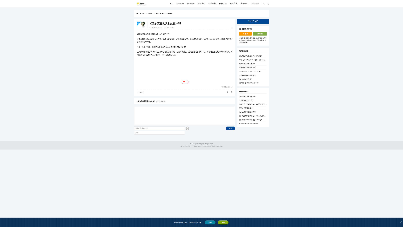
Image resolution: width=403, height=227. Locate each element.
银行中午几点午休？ (246, 79)
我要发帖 (254, 21)
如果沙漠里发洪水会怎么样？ (163, 13)
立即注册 (260, 34)
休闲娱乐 (191, 4)
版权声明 (198, 144)
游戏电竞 (180, 4)
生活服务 (255, 4)
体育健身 (223, 4)
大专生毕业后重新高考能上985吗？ (250, 120)
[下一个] (231, 92)
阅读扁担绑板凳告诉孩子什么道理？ (251, 56)
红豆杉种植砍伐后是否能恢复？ (249, 124)
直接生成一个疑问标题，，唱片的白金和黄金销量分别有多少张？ (260, 104)
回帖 (141, 92)
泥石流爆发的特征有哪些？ (248, 67)
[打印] (231, 27)
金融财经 (244, 4)
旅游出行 (201, 4)
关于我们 (192, 144)
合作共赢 (204, 144)
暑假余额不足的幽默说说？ (248, 75)
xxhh (143, 27)
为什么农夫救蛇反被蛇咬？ (248, 112)
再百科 (141, 13)
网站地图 (210, 144)
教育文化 (233, 4)
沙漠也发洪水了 (227, 87)
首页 (171, 4)
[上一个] (227, 92)
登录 (246, 34)
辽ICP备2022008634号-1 (216, 146)
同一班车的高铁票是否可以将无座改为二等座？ (254, 116)
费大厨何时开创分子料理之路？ (249, 83)
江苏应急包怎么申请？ (246, 100)
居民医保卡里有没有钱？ (247, 64)
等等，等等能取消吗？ (246, 108)
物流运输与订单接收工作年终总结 (250, 71)
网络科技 (212, 4)
